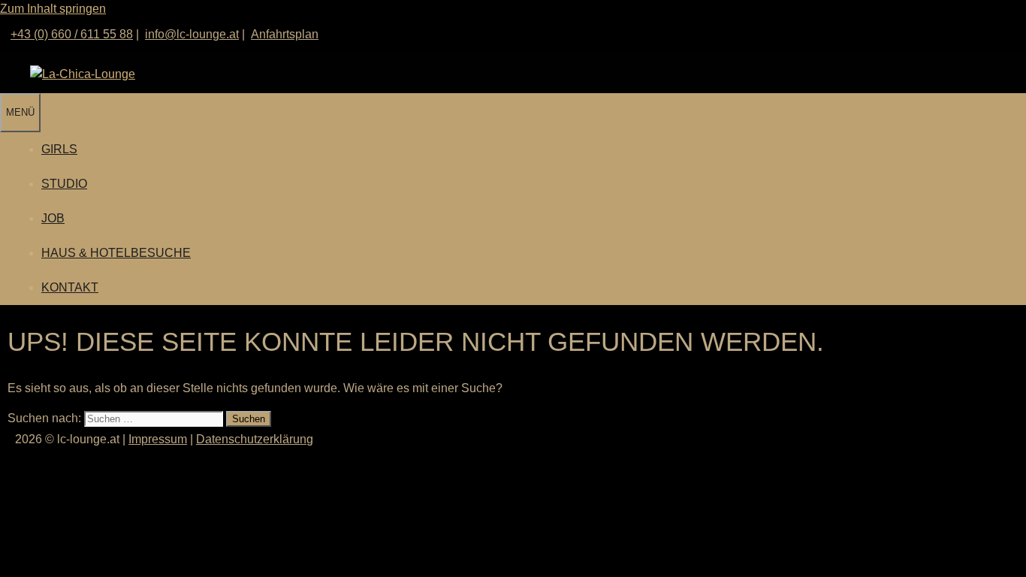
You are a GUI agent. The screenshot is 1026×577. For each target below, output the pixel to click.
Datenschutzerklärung (254, 439)
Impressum (157, 439)
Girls (59, 149)
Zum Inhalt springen (53, 8)
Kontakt (69, 287)
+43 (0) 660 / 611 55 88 (72, 34)
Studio (64, 183)
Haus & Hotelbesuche (116, 252)
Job (53, 218)
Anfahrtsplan (284, 34)
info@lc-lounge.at (192, 34)
